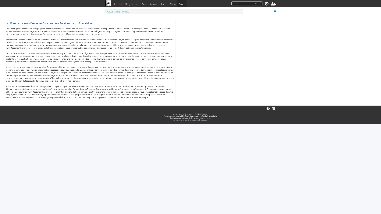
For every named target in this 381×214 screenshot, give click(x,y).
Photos (173, 4)
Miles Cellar (213, 116)
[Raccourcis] (275, 11)
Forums (182, 4)
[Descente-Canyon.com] (108, 3)
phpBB (180, 116)
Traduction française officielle (196, 116)
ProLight (198, 114)
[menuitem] (267, 4)
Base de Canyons (149, 4)
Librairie (163, 4)
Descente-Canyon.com (126, 4)
